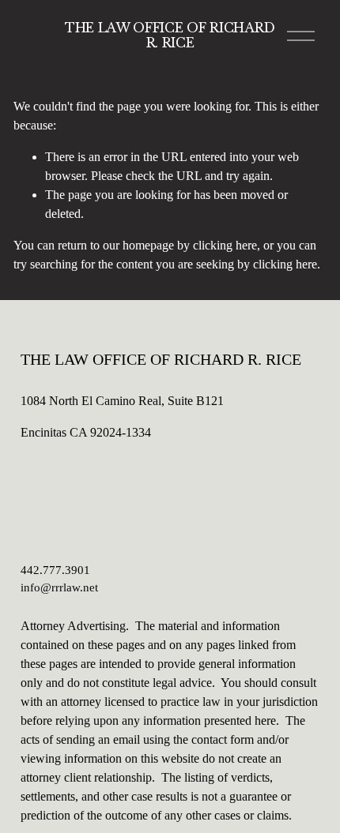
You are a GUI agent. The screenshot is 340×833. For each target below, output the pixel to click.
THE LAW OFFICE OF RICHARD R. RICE (170, 35)
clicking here (225, 245)
